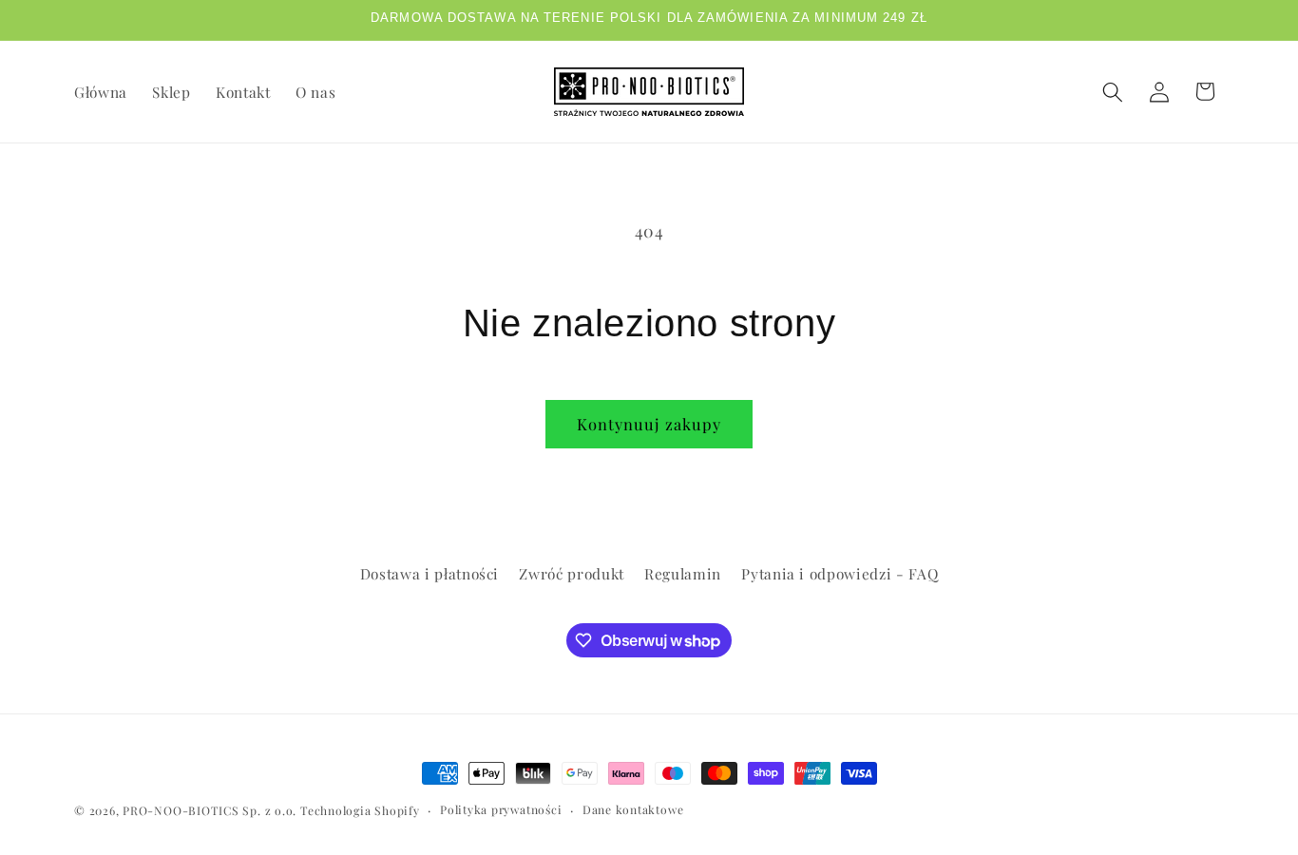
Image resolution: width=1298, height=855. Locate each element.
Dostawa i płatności (430, 573)
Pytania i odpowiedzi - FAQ (839, 573)
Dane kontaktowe (633, 809)
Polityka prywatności (501, 809)
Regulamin (682, 573)
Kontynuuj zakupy (649, 423)
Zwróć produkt (571, 573)
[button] (1113, 91)
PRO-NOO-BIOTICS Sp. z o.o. (211, 810)
